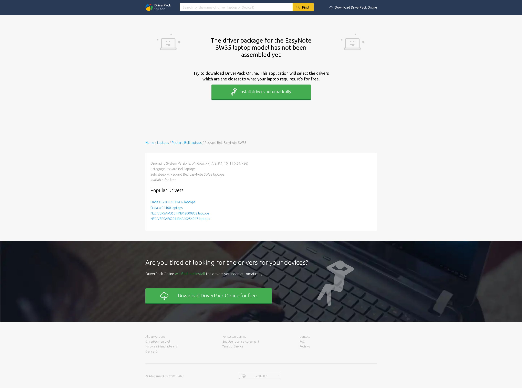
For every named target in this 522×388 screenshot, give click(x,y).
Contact (305, 336)
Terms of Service (232, 346)
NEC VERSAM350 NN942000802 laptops (179, 213)
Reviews (305, 346)
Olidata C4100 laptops (166, 208)
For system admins (234, 336)
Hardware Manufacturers (161, 346)
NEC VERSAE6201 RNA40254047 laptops (180, 219)
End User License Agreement (240, 341)
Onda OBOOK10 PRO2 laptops (172, 202)
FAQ (302, 341)
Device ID (151, 351)
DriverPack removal (157, 341)
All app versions (155, 336)
